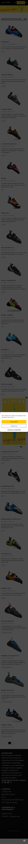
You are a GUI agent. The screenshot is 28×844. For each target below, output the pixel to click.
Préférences (14, 426)
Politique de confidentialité (14, 430)
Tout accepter (14, 422)
